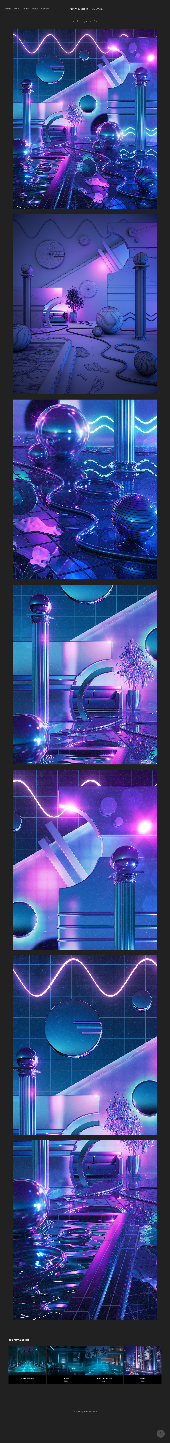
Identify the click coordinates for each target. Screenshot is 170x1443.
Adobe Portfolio (90, 1411)
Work (17, 8)
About (35, 8)
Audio (26, 8)
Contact (45, 8)
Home (8, 8)
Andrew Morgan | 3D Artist (85, 9)
